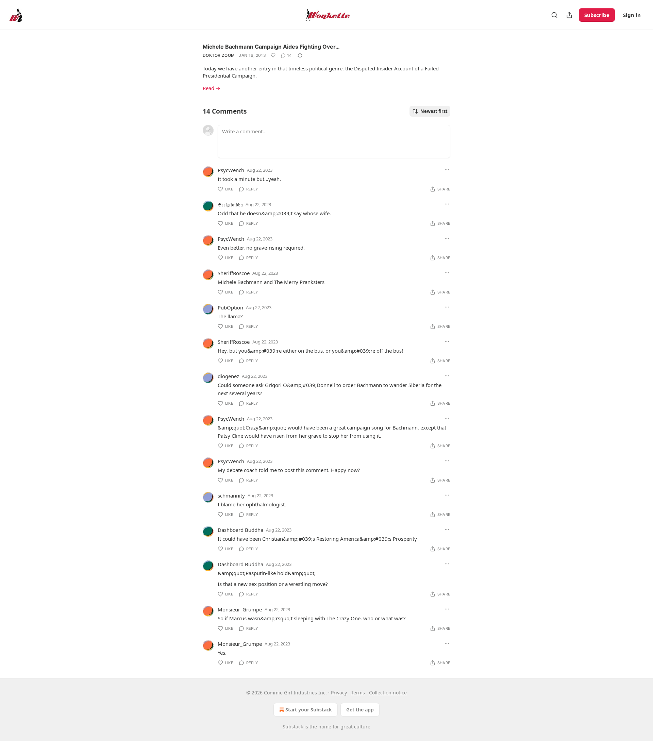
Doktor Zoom (219, 55)
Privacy (339, 692)
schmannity (231, 495)
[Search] (554, 15)
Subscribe (596, 15)
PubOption (230, 307)
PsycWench (231, 170)
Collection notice (388, 692)
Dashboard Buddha (240, 529)
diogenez (228, 376)
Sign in (632, 15)
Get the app (360, 709)
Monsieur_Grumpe (240, 609)
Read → (211, 88)
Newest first (434, 111)
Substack (293, 726)
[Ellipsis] (446, 169)
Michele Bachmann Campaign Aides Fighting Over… (271, 46)
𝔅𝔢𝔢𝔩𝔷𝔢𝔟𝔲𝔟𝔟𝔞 (230, 204)
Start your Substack (308, 709)
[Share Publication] (569, 15)
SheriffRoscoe (234, 273)
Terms (358, 692)
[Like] (273, 55)
